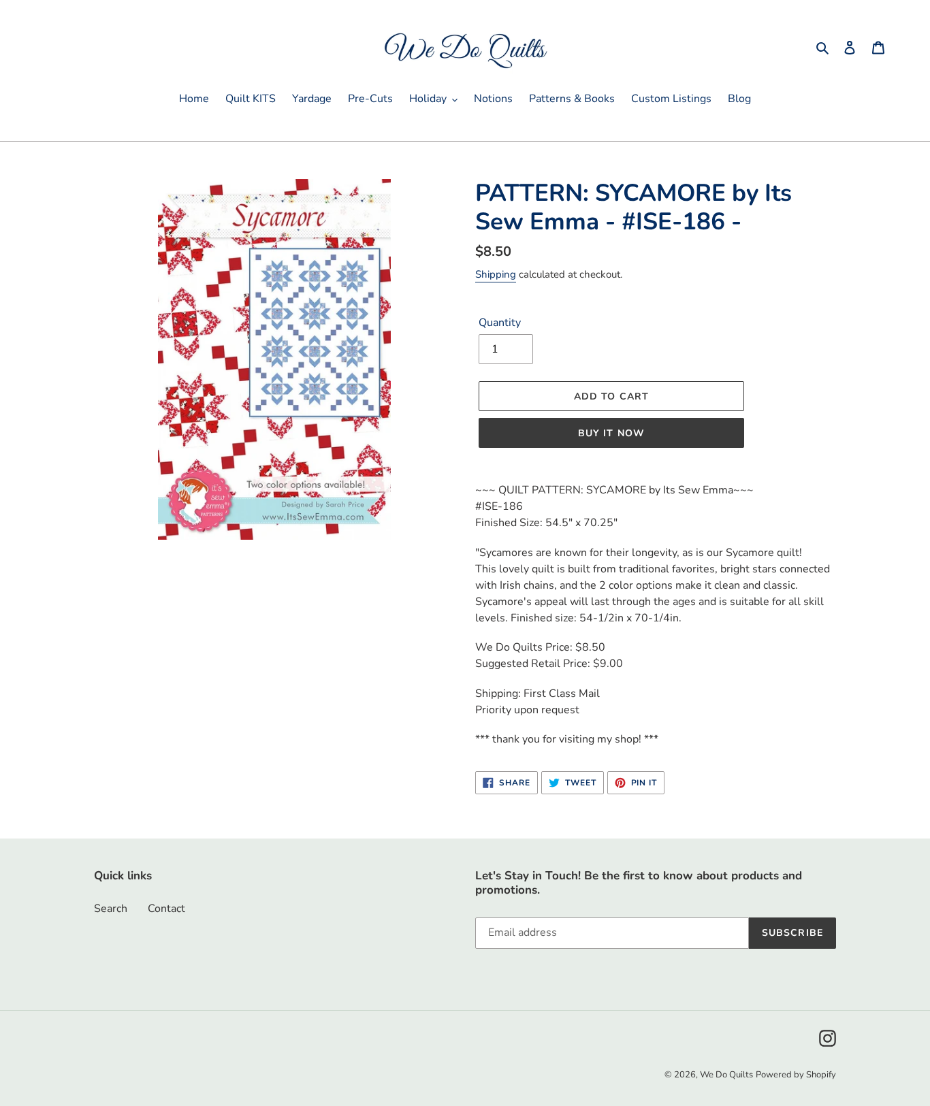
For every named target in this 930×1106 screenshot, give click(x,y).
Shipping (495, 274)
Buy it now (611, 433)
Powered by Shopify (796, 1075)
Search (110, 908)
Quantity (500, 322)
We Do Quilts (726, 1075)
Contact (166, 908)
